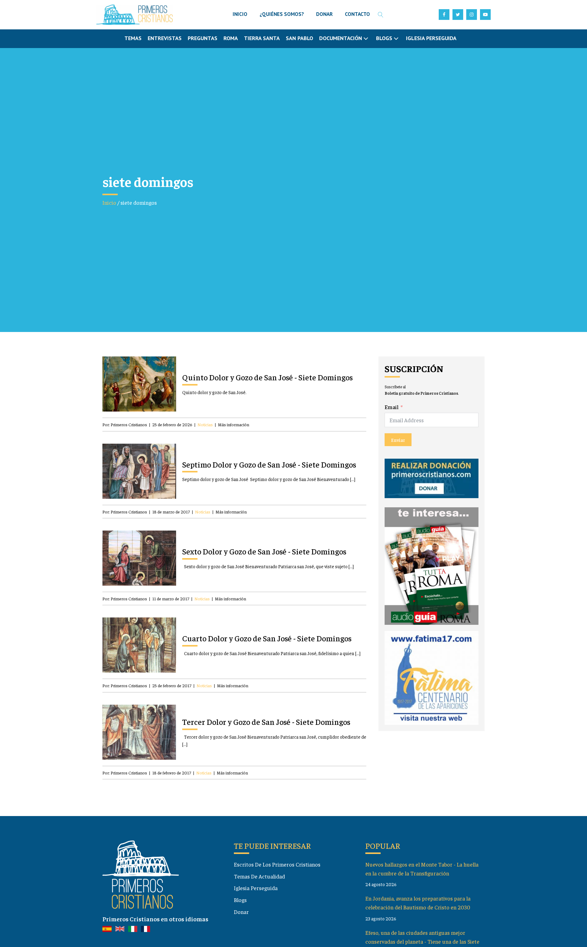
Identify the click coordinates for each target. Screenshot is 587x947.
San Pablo (299, 38)
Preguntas (202, 38)
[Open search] (380, 15)
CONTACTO (357, 14)
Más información (233, 424)
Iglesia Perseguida (431, 38)
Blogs (240, 899)
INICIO (240, 14)
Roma (230, 38)
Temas (133, 38)
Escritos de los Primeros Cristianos (277, 864)
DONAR (324, 14)
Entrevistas (165, 38)
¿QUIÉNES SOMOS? (282, 14)
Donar (241, 911)
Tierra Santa (262, 38)
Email (392, 406)
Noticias (205, 424)
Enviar (398, 440)
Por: (124, 424)
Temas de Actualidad (259, 876)
